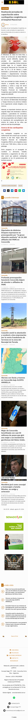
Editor (7, 24)
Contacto (14, 658)
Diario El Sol (14, 636)
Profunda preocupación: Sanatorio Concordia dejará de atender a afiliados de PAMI (12, 281)
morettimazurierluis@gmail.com (15, 710)
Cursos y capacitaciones (9, 185)
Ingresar (15, 661)
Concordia (5, 8)
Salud (20, 185)
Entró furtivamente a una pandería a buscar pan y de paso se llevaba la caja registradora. (16, 624)
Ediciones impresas (14, 655)
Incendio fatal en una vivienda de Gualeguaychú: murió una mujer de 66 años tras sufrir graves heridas (16, 607)
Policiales (15, 653)
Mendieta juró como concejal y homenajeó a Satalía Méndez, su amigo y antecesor (13, 488)
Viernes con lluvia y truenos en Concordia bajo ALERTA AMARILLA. (13, 380)
